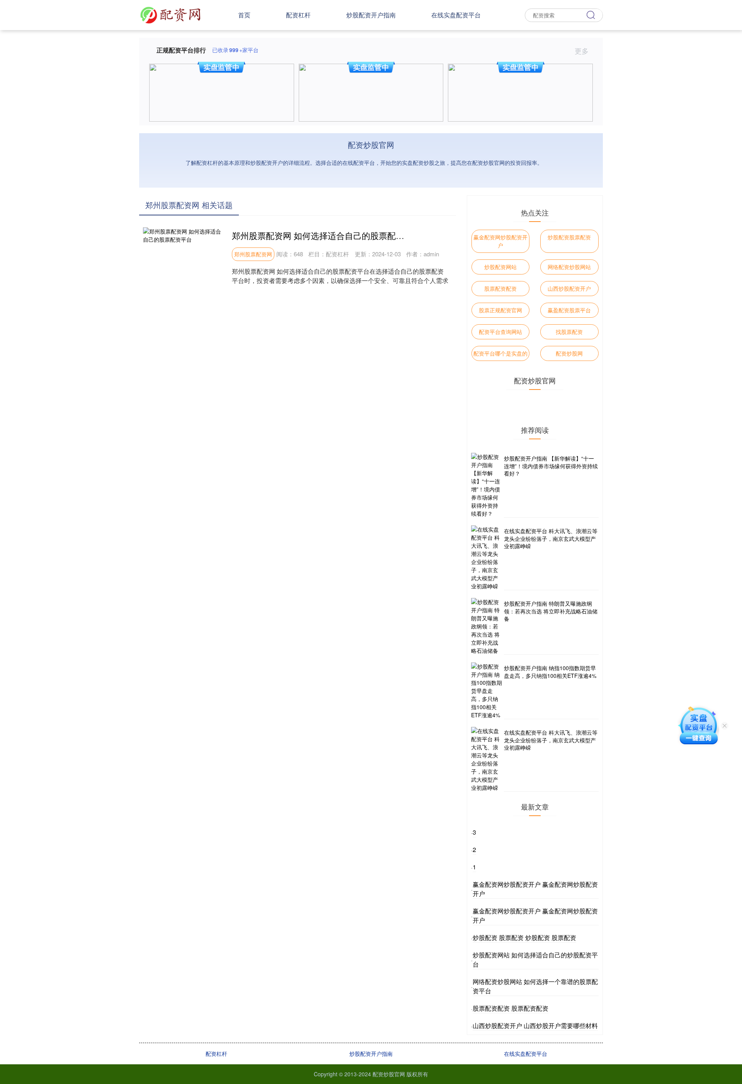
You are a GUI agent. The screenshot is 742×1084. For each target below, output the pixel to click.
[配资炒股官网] (170, 14)
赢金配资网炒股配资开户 (500, 241)
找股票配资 (569, 331)
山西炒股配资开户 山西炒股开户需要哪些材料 (535, 1025)
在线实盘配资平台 (456, 14)
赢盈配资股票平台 (569, 310)
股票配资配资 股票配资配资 (510, 1008)
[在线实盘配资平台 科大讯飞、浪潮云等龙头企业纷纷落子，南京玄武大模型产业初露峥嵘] (486, 557)
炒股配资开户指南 (371, 14)
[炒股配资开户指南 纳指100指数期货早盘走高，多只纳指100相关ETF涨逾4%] (486, 690)
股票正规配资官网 (500, 310)
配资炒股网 (569, 353)
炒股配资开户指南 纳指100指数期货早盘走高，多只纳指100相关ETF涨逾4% (550, 671)
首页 (244, 14)
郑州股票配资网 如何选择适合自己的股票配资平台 (326, 235)
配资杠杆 (298, 14)
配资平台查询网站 (500, 331)
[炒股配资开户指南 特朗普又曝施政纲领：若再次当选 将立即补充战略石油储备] (486, 626)
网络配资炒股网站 (569, 267)
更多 (583, 51)
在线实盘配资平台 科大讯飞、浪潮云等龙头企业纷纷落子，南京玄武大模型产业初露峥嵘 (550, 538)
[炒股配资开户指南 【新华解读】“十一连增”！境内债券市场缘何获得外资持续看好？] (486, 485)
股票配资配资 (500, 288)
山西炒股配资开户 (569, 288)
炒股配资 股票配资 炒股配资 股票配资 (524, 937)
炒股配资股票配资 (569, 237)
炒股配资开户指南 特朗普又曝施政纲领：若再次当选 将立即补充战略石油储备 (550, 611)
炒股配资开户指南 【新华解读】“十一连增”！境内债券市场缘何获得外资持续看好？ (551, 465)
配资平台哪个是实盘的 (500, 353)
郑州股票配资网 (253, 254)
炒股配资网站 (500, 267)
